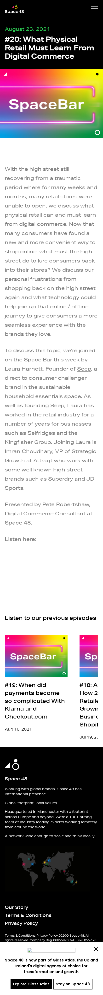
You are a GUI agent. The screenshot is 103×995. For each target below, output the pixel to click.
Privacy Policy (21, 925)
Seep (84, 370)
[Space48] (14, 8)
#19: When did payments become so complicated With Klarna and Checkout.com (35, 703)
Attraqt (42, 462)
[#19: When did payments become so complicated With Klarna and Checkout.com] (36, 657)
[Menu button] (94, 8)
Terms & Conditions (28, 917)
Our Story (16, 909)
